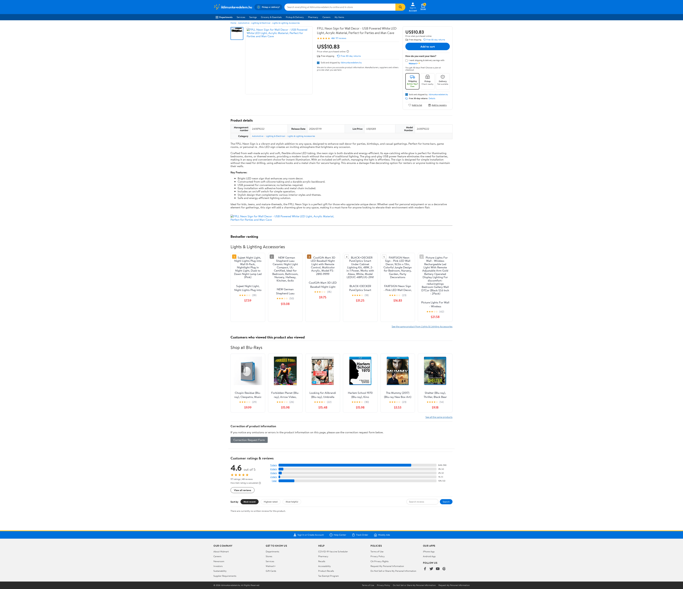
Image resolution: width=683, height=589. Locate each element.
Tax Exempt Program (328, 575)
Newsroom (218, 561)
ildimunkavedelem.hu (351, 62)
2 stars (273, 476)
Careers (326, 17)
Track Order (362, 535)
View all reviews (242, 490)
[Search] (400, 7)
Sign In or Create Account (311, 535)
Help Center (340, 535)
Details (432, 98)
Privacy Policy (377, 556)
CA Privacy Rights (379, 561)
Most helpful (292, 501)
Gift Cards (271, 570)
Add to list (417, 105)
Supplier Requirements (224, 575)
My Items (339, 17)
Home (233, 22)
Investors (218, 566)
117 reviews (341, 38)
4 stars (273, 469)
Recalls (321, 561)
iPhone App (429, 551)
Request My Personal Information (387, 566)
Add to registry (439, 105)
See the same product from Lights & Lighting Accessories (422, 326)
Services (241, 17)
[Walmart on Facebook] (425, 569)
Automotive (243, 22)
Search (446, 501)
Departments (225, 17)
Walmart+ (271, 566)
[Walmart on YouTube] (438, 569)
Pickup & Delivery (295, 17)
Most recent (249, 501)
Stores (269, 556)
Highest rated (270, 501)
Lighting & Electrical (260, 22)
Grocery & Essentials (271, 17)
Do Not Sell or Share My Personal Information (393, 570)
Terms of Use (376, 551)
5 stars (273, 465)
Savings (253, 17)
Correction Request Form (249, 440)
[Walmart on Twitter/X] (431, 569)
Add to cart (427, 46)
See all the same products (438, 417)
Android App (429, 556)
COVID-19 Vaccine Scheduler (333, 551)
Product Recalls (326, 570)
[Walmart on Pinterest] (444, 569)
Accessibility (324, 566)
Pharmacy (313, 17)
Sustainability (220, 570)
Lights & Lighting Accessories (286, 22)
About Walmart (221, 551)
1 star (274, 480)
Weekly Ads (384, 535)
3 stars (273, 473)
